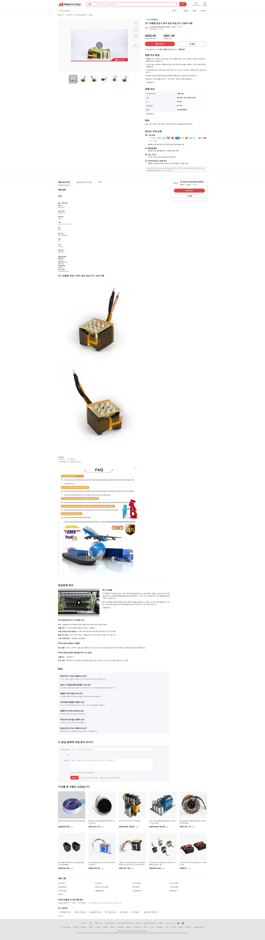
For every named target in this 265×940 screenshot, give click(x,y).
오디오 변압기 (174, 883)
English (68, 927)
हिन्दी (167, 927)
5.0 (182, 185)
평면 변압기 (173, 891)
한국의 (146, 927)
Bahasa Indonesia (199, 927)
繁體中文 (83, 927)
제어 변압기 (136, 912)
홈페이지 (61, 15)
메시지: (67, 760)
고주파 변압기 (62, 891)
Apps (194, 11)
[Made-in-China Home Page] (69, 4)
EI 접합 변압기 (62, 887)
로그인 (205, 5)
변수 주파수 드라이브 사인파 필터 (129, 821)
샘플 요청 (182, 49)
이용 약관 (173, 933)
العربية (152, 927)
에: (68, 755)
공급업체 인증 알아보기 (150, 923)
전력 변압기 (136, 887)
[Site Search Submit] (183, 4)
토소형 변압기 (137, 891)
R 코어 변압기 (136, 883)
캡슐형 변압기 (99, 891)
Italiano (128, 927)
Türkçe (181, 927)
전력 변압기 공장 (65, 912)
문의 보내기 (160, 44)
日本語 (91, 927)
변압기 (91, 15)
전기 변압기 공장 (110, 912)
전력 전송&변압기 (80, 15)
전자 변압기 (124, 912)
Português (121, 927)
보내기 (74, 778)
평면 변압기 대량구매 (151, 912)
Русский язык (137, 927)
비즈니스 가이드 (170, 923)
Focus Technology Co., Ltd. (134, 931)
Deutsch (112, 927)
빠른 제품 (138, 923)
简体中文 (75, 927)
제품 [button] (89, 4)
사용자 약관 (98, 923)
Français (97, 927)
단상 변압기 (62, 883)
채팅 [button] (193, 44)
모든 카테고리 (65, 11)
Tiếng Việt (188, 927)
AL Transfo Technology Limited (160, 27)
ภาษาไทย (173, 927)
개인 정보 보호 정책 (109, 923)
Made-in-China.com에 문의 (125, 923)
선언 (90, 923)
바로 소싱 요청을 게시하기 (110, 778)
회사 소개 (84, 923)
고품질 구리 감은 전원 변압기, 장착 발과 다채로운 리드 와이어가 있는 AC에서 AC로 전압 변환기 (132, 864)
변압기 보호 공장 (80, 912)
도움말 (185, 11)
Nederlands (160, 927)
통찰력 (161, 923)
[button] (177, 4)
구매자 (174, 11)
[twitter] (183, 923)
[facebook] (178, 923)
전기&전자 (69, 15)
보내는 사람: (65, 749)
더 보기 (60, 916)
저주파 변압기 (174, 887)
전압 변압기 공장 (95, 912)
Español (105, 927)
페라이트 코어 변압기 (102, 887)
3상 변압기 (98, 883)
